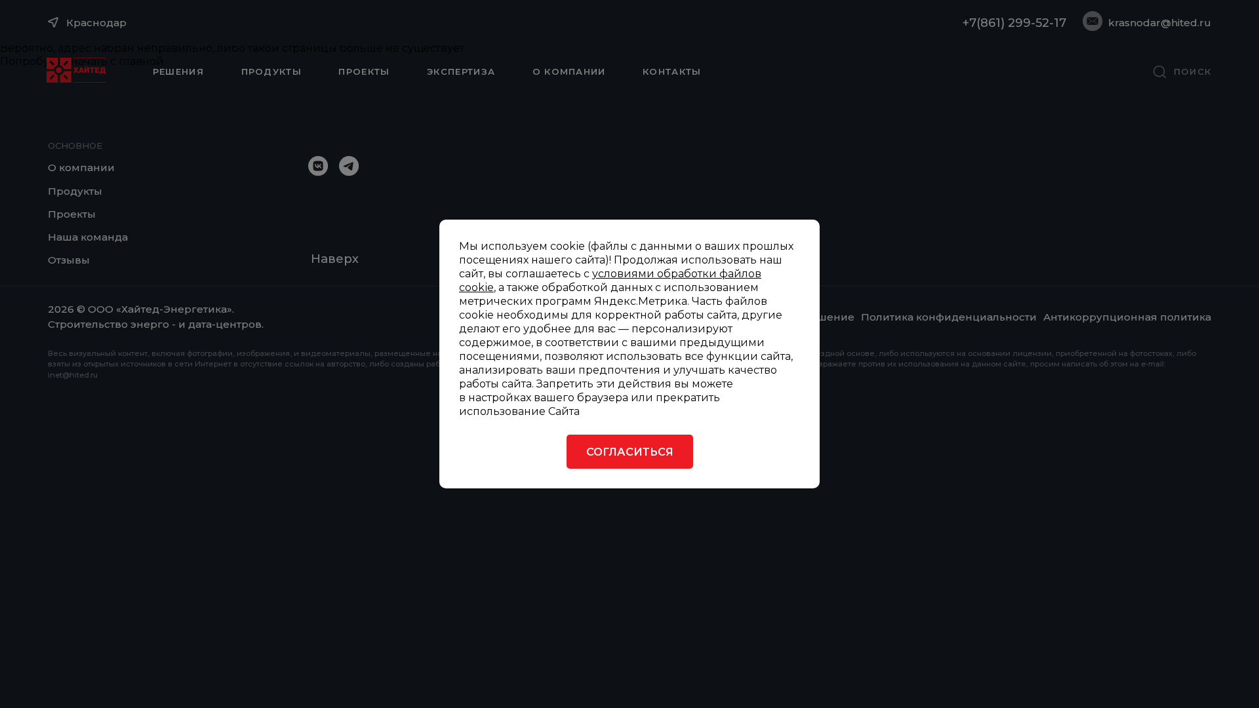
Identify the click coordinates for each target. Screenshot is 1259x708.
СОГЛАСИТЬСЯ (629, 451)
